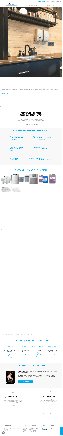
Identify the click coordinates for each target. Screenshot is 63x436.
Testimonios (47, 5)
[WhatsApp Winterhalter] (54, 431)
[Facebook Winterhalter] (51, 428)
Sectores (37, 5)
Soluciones (33, 5)
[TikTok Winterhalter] (56, 431)
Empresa (52, 5)
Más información (4, 93)
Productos (28, 5)
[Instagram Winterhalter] (56, 428)
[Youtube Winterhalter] (54, 428)
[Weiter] (0, 106)
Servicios (42, 5)
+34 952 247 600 (42, 1)
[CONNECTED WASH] (44, 429)
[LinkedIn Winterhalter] (51, 431)
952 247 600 (15, 410)
